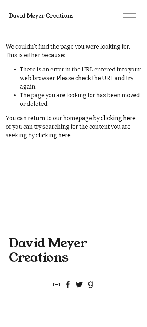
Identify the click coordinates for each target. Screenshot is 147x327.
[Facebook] (67, 284)
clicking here (118, 118)
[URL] (56, 284)
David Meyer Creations (41, 15)
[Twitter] (79, 284)
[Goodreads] (90, 284)
